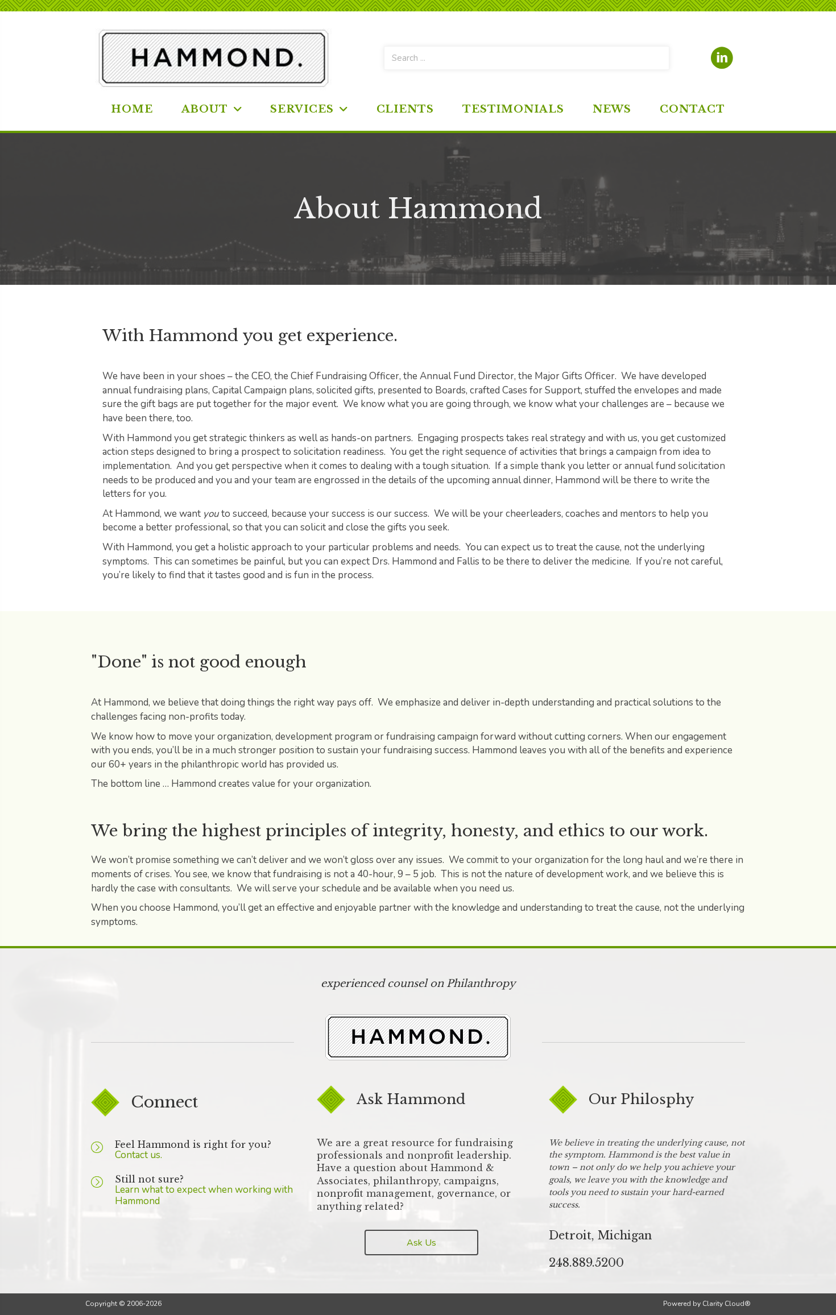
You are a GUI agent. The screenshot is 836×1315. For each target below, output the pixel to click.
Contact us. (138, 1154)
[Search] (657, 58)
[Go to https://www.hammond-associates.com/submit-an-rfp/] (103, 1154)
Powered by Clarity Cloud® (707, 1303)
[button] (421, 1242)
